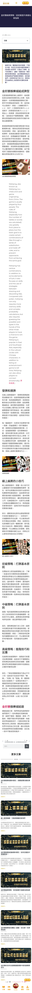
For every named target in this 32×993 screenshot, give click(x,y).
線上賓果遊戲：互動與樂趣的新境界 (13, 818)
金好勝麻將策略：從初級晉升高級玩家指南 (15, 890)
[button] (16, 3)
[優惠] (22, 987)
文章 (3, 989)
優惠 (22, 989)
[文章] (3, 987)
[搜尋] (27, 746)
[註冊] (28, 987)
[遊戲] (9, 987)
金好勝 (6, 706)
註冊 (27, 989)
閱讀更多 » (3, 796)
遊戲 (9, 989)
